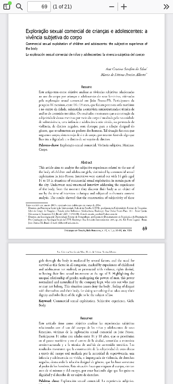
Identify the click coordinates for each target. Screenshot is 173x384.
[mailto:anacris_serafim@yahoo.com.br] (102, 213)
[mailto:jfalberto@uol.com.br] (68, 222)
